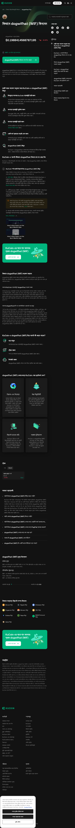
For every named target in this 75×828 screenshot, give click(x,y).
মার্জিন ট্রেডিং (29, 731)
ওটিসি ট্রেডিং (29, 742)
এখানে (25, 206)
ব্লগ (3, 726)
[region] (18, 812)
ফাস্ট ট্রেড (10, 177)
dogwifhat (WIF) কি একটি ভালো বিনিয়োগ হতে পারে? (20, 543)
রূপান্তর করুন (29, 721)
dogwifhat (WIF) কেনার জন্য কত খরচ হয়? (18, 532)
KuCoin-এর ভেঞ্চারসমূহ (8, 737)
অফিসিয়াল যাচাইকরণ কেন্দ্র (8, 781)
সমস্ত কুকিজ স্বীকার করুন (18, 811)
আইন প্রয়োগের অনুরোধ (7, 756)
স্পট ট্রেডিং (28, 726)
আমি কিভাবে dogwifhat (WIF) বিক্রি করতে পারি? (19, 496)
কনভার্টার (28, 739)
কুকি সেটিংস (17, 822)
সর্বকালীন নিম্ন (5, 584)
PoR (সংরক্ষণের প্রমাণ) (7, 739)
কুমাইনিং (27, 734)
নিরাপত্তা (4, 742)
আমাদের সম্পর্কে (5, 721)
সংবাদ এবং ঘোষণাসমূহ (7, 729)
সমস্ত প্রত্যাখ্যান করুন (17, 816)
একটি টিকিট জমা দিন (7, 773)
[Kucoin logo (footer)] (9, 708)
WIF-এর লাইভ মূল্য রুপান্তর (12, 52)
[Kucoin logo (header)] (7, 3)
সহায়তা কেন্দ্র (5, 771)
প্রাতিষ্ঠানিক (28, 768)
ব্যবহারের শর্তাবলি (6, 745)
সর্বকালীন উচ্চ (34, 584)
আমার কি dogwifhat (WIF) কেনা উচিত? (17, 538)
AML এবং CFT (6, 753)
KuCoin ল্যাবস (6, 734)
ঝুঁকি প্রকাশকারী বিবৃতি (7, 750)
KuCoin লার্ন (29, 737)
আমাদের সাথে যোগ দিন (7, 723)
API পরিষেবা (29, 771)
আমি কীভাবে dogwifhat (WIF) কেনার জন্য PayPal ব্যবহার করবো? (25, 527)
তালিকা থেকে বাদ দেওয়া (7, 787)
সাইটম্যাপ (4, 790)
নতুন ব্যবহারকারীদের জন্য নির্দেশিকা (10, 768)
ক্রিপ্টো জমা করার (10, 185)
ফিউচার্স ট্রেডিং (29, 729)
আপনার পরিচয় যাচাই (13, 128)
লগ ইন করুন (47, 3)
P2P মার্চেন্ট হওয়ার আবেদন (32, 773)
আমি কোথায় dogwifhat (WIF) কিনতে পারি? (18, 516)
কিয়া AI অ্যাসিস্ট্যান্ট (30, 745)
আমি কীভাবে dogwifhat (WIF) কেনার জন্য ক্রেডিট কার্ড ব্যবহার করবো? (25, 522)
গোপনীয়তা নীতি (5, 748)
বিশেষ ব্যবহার (5, 784)
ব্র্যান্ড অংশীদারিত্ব (6, 731)
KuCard (28, 723)
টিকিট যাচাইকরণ (6, 779)
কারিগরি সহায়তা (5, 776)
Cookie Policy (28, 807)
